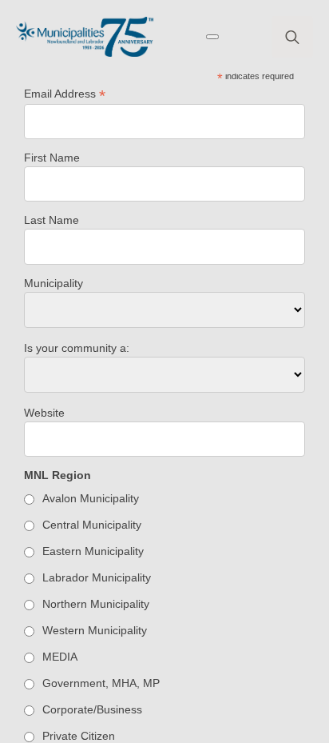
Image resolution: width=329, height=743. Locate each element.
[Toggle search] (292, 37)
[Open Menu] (212, 36)
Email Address (64, 94)
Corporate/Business (92, 709)
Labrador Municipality (96, 577)
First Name (52, 157)
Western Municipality (94, 630)
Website (44, 412)
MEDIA (59, 656)
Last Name (51, 220)
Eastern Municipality (93, 551)
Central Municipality (91, 524)
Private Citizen (78, 735)
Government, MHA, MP (101, 683)
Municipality (53, 283)
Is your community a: (76, 348)
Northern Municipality (95, 603)
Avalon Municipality (90, 498)
